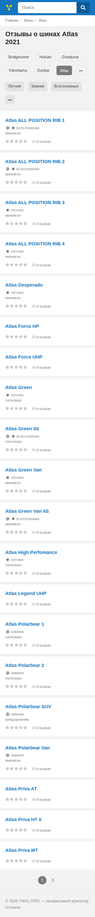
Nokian (45, 57)
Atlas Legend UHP (25, 593)
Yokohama (17, 70)
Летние (14, 86)
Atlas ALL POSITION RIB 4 (35, 243)
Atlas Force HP (22, 326)
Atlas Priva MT (21, 850)
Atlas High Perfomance (31, 552)
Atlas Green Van (23, 470)
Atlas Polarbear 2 (24, 665)
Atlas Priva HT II (23, 819)
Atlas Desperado (24, 285)
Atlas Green (18, 387)
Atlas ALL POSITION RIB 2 (35, 161)
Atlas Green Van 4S (27, 511)
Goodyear (70, 57)
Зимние (37, 86)
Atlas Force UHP (23, 357)
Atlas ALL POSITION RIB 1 (35, 120)
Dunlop (43, 70)
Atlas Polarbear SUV (28, 706)
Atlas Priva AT (21, 788)
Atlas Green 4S (22, 428)
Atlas (64, 70)
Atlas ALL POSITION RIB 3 (35, 202)
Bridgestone (18, 57)
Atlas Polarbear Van (27, 747)
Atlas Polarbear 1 (24, 624)
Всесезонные (66, 86)
